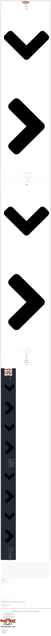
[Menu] (25, 367)
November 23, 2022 (4, 581)
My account (26, 362)
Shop (10, 378)
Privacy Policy (11, 551)
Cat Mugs (27, 179)
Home (26, 6)
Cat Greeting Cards (27, 174)
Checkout (26, 360)
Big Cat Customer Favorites (27, 172)
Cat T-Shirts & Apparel (27, 177)
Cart (10, 554)
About (27, 348)
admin (2, 580)
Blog (26, 355)
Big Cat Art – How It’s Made (27, 350)
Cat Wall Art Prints (27, 181)
